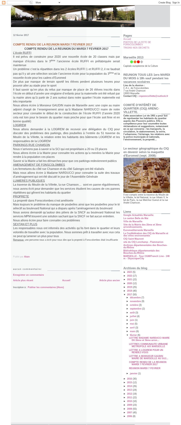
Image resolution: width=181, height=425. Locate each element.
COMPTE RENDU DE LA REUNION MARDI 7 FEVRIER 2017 (147, 363)
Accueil (66, 280)
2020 (130, 283)
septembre (136, 308)
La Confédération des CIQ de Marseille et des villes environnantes (145, 234)
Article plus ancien (109, 280)
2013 (130, 390)
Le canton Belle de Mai (135, 218)
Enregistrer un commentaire (28, 275)
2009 (130, 405)
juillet (133, 316)
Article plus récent (23, 280)
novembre (136, 301)
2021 (130, 279)
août (132, 312)
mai (132, 323)
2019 (130, 287)
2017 (130, 294)
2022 (130, 275)
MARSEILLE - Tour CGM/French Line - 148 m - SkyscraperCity (146, 257)
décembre (135, 297)
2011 (130, 397)
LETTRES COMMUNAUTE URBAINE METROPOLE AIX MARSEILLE (148, 345)
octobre (134, 305)
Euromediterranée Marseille (138, 230)
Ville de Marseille (132, 221)
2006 (130, 416)
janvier (134, 373)
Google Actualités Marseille (138, 215)
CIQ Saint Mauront (133, 238)
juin (132, 320)
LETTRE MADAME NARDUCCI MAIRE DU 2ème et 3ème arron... (149, 339)
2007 (130, 412)
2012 (130, 393)
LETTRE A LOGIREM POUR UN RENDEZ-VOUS (146, 351)
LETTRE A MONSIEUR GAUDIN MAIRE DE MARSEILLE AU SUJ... (148, 357)
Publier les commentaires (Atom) (46, 287)
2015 (130, 382)
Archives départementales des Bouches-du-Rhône (145, 246)
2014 (130, 386)
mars (133, 331)
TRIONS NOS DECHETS (136, 47)
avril (132, 327)
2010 (130, 401)
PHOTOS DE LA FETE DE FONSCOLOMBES (137, 43)
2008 (130, 408)
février (134, 335)
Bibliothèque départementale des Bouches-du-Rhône (141, 251)
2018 (130, 290)
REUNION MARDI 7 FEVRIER (144, 368)
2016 (130, 378)
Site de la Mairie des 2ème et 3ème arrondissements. (142, 225)
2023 (130, 272)
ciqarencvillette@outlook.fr (153, 96)
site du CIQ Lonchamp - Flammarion (143, 242)
